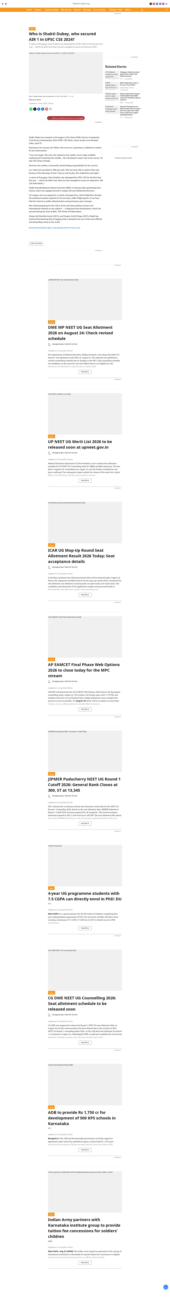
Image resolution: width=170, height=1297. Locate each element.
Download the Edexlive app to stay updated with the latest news (54, 228)
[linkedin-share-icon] (42, 110)
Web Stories (66, 10)
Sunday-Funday (51, 10)
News (29, 10)
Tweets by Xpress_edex (123, 158)
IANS (50, 1241)
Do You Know (99, 10)
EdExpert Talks (115, 10)
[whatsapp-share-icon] (30, 110)
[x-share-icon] (34, 110)
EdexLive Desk (35, 100)
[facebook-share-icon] (38, 110)
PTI (49, 904)
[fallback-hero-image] (112, 75)
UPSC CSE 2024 (36, 244)
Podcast (77, 10)
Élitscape (87, 10)
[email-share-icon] (46, 110)
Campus (37, 10)
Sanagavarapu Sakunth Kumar (65, 344)
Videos (128, 10)
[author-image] (49, 344)
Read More (85, 372)
